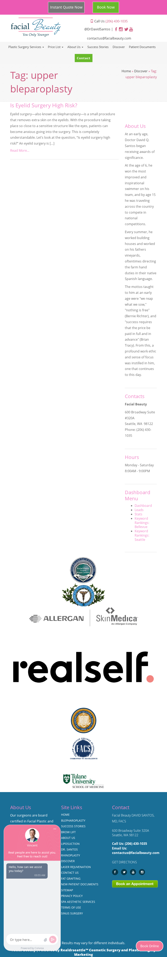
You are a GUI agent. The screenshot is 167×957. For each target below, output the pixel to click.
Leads (139, 510)
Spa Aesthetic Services (78, 902)
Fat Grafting (70, 878)
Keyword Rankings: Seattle (142, 535)
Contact (83, 58)
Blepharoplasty (73, 820)
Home (126, 71)
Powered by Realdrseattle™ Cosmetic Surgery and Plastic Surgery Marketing (97, 952)
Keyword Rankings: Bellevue (142, 522)
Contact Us (70, 873)
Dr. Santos (69, 849)
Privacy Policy (72, 896)
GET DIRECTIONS (124, 862)
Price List (54, 47)
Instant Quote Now (66, 7)
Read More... (19, 150)
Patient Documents (142, 47)
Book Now (106, 7)
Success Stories (98, 47)
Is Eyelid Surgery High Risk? (43, 105)
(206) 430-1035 (136, 843)
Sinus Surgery (72, 913)
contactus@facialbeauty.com (109, 38)
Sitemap (67, 890)
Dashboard (143, 505)
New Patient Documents (79, 884)
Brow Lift (68, 832)
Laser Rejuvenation (76, 867)
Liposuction (70, 844)
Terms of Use (71, 907)
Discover (119, 47)
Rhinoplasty (70, 855)
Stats (138, 514)
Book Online (149, 946)
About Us (74, 47)
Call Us (110, 21)
